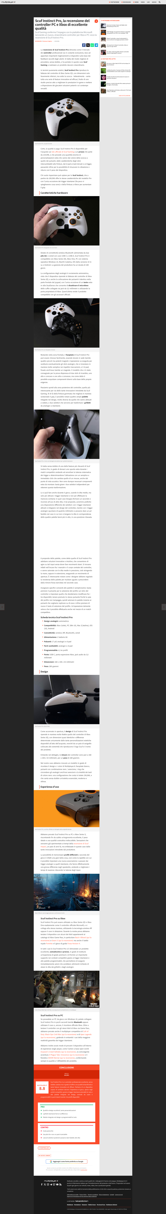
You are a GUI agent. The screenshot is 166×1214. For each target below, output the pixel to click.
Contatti (112, 1194)
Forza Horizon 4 (74, 943)
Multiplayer (70, 1204)
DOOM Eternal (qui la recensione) (61, 1058)
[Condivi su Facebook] (84, 45)
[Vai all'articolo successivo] (2, 607)
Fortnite (49, 943)
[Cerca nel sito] (160, 2)
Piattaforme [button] (115, 2)
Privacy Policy (83, 1194)
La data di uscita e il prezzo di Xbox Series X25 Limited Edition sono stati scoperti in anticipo (119, 70)
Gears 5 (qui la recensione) (62, 940)
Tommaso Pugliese (47, 41)
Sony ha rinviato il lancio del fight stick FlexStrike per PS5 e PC (117, 25)
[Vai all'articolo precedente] (164, 607)
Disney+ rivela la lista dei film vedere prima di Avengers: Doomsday (118, 84)
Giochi (154, 2)
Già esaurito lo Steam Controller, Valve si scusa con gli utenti (117, 45)
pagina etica (84, 1170)
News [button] (137, 2)
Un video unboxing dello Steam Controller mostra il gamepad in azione (118, 52)
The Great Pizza (101, 1204)
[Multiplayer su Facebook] (42, 1184)
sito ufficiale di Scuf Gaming (63, 152)
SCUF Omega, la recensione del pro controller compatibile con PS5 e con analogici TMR (118, 32)
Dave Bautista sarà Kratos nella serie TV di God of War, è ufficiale (119, 90)
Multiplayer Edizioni (111, 1204)
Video (143, 2)
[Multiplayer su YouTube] (57, 1184)
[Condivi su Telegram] (96, 45)
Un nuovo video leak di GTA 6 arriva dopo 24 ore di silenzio (118, 64)
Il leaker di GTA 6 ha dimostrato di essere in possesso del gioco (118, 77)
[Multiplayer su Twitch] (54, 1184)
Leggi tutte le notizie (124, 95)
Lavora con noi (119, 1194)
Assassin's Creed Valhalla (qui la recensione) (58, 1052)
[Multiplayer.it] (8, 2)
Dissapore (84, 1204)
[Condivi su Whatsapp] (92, 45)
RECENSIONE (38, 41)
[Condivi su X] (88, 45)
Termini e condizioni (93, 1194)
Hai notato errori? (44, 1155)
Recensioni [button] (127, 2)
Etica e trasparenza (104, 1194)
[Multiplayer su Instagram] (48, 1184)
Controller (44, 1148)
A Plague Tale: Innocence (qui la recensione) (66, 1055)
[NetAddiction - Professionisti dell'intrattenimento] (81, 1201)
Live (148, 2)
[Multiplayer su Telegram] (51, 1184)
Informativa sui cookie (73, 1194)
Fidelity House (92, 1204)
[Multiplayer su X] (45, 1184)
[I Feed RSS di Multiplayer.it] (60, 1184)
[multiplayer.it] (51, 1181)
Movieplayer (77, 1204)
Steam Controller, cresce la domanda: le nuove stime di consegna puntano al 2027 (117, 39)
